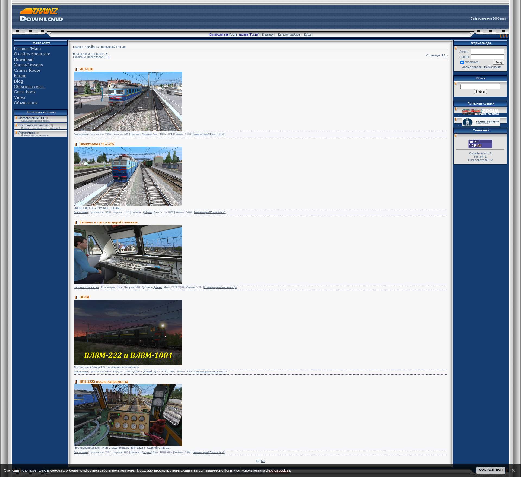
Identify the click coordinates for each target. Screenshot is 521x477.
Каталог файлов (289, 34)
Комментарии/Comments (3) (209, 134)
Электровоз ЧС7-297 (97, 144)
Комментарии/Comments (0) (209, 452)
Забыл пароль (472, 66)
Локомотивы (27, 132)
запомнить (472, 62)
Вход (307, 34)
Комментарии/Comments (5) (210, 212)
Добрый (146, 134)
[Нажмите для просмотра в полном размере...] (128, 130)
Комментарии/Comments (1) (210, 371)
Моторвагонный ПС (31, 117)
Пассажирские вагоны (33, 125)
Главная (267, 34)
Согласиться (491, 469)
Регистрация (492, 66)
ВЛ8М (84, 297)
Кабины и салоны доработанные (108, 222)
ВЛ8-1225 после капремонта (104, 382)
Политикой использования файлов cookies (257, 470)
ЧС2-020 (86, 69)
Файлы (92, 46)
